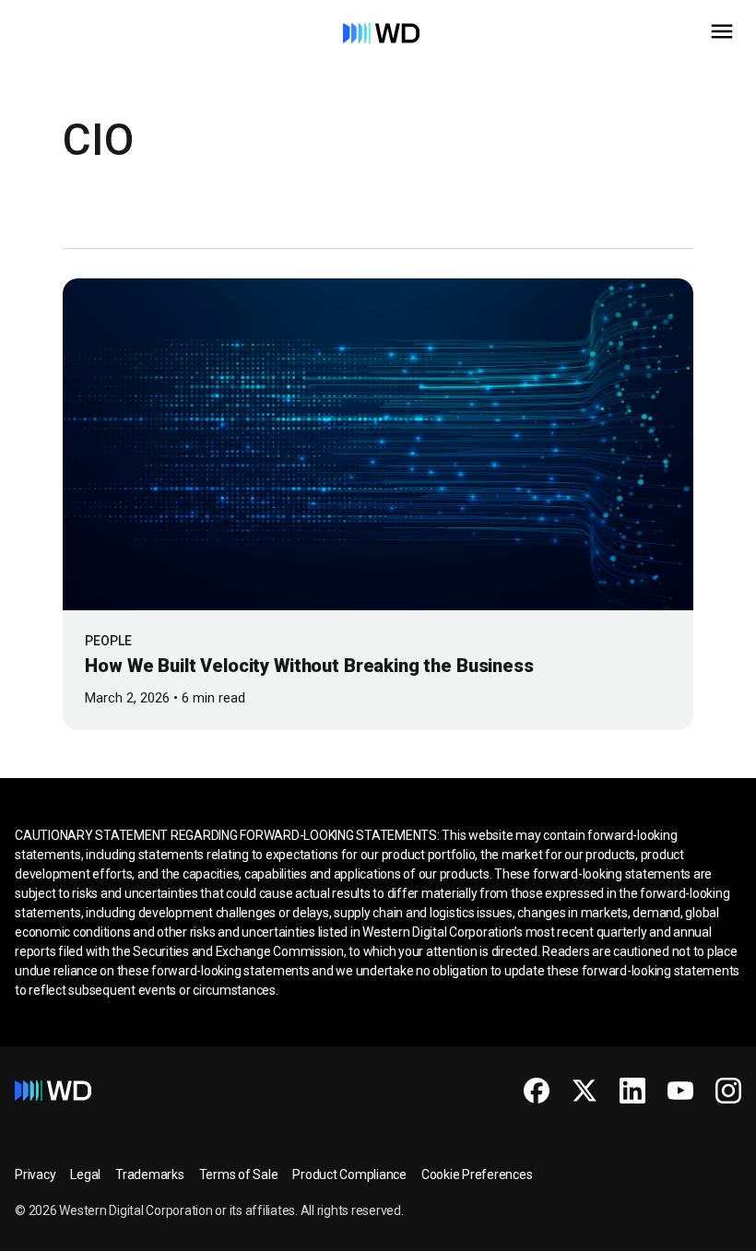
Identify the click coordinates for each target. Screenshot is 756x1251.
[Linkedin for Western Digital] (632, 1090)
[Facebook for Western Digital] (536, 1090)
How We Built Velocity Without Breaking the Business (309, 666)
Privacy (35, 1174)
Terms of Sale (238, 1174)
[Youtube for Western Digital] (680, 1090)
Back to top (672, 1229)
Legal (85, 1174)
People (108, 640)
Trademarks (149, 1174)
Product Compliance (349, 1174)
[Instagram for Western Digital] (728, 1090)
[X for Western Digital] (584, 1090)
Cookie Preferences (477, 1174)
